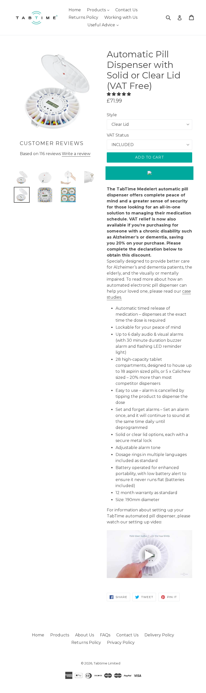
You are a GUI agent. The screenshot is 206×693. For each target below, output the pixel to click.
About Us (84, 635)
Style (112, 114)
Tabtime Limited (107, 663)
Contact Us (126, 10)
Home (75, 10)
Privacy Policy (121, 642)
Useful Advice (104, 24)
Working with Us (120, 17)
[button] (119, 94)
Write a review (76, 153)
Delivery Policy (159, 635)
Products (99, 9)
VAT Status (118, 135)
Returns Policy (83, 17)
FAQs (105, 635)
